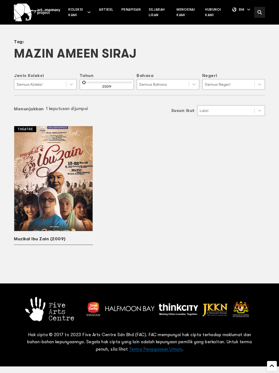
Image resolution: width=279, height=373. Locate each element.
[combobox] (40, 84)
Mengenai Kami (186, 12)
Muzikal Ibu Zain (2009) (40, 238)
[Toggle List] (71, 84)
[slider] (84, 82)
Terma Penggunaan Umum (155, 349)
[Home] (37, 12)
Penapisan (131, 9)
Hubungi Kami (213, 12)
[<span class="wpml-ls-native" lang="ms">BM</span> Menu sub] (248, 9)
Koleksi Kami (75, 12)
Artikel (106, 9)
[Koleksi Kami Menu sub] (89, 12)
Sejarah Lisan (157, 12)
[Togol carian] (259, 12)
